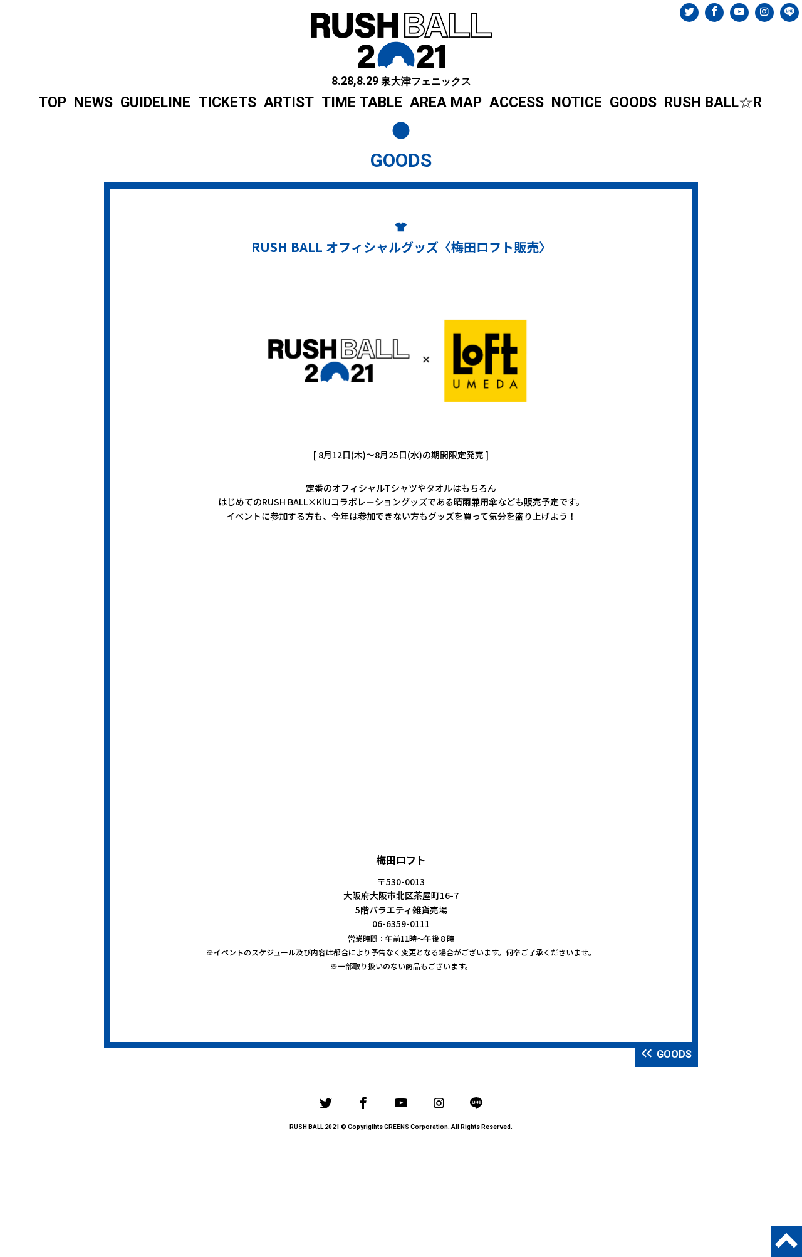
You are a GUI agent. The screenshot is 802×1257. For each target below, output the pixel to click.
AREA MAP (446, 102)
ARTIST (289, 102)
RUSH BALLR (713, 102)
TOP (52, 102)
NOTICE (576, 102)
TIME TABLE (361, 102)
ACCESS (516, 102)
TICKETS (227, 102)
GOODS (633, 102)
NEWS (93, 102)
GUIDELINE (155, 102)
